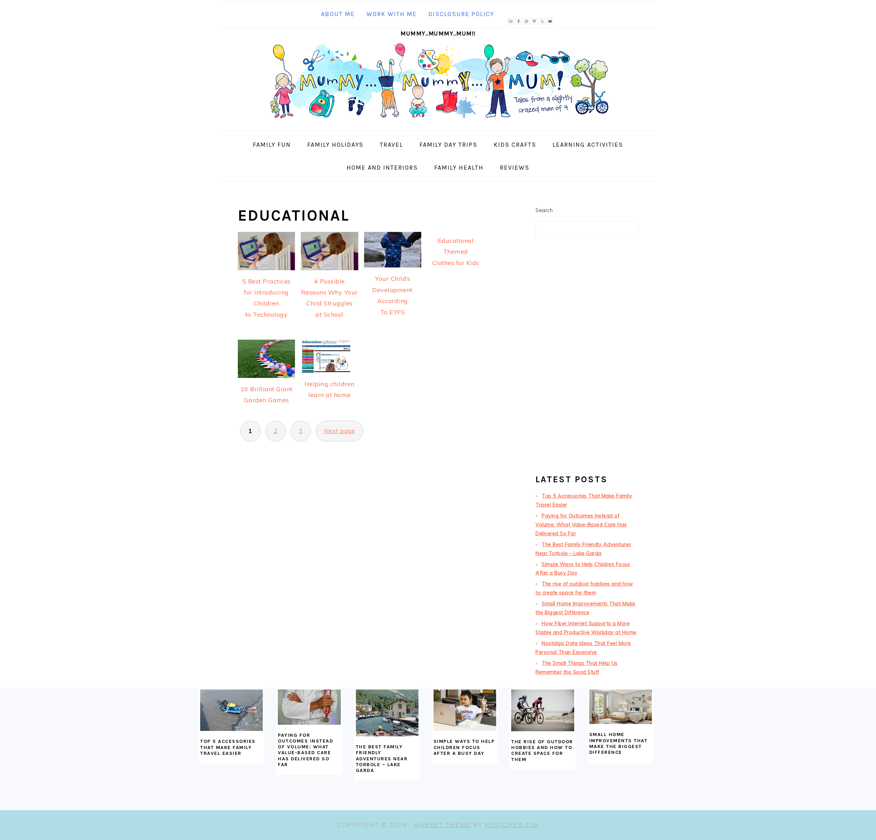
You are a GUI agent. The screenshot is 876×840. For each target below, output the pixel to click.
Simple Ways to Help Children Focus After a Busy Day (464, 747)
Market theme (442, 825)
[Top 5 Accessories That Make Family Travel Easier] (231, 710)
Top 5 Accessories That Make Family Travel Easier (228, 747)
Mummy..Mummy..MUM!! (438, 33)
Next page (339, 431)
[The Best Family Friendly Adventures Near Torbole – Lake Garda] (387, 713)
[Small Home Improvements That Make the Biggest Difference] (620, 707)
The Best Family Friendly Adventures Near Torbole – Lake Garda (382, 758)
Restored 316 (512, 825)
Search (544, 210)
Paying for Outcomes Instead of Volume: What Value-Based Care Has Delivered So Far (581, 525)
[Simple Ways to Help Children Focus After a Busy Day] (465, 710)
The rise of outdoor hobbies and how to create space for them (542, 750)
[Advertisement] (587, 359)
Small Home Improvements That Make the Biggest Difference (618, 743)
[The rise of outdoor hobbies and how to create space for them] (542, 710)
